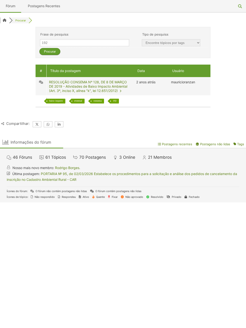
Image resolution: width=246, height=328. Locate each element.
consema (97, 100)
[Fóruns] (4, 20)
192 (115, 100)
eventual (78, 100)
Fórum (10, 6)
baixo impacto (56, 100)
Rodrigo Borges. (67, 168)
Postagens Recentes (44, 6)
